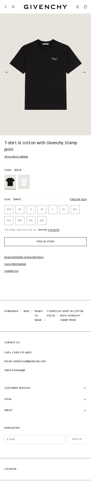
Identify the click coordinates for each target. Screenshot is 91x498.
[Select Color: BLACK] (10, 181)
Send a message (14, 370)
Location (10, 469)
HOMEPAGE (11, 311)
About (8, 410)
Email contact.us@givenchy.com (25, 361)
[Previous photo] (6, 72)
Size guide (53, 230)
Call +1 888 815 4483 (18, 352)
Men (26, 311)
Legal (8, 399)
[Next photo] (84, 72)
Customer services (17, 388)
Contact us (11, 271)
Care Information (15, 264)
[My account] (78, 6)
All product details (16, 157)
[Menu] (5, 7)
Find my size (78, 199)
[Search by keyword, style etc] (13, 7)
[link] (85, 7)
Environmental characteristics (24, 257)
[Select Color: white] (24, 181)
